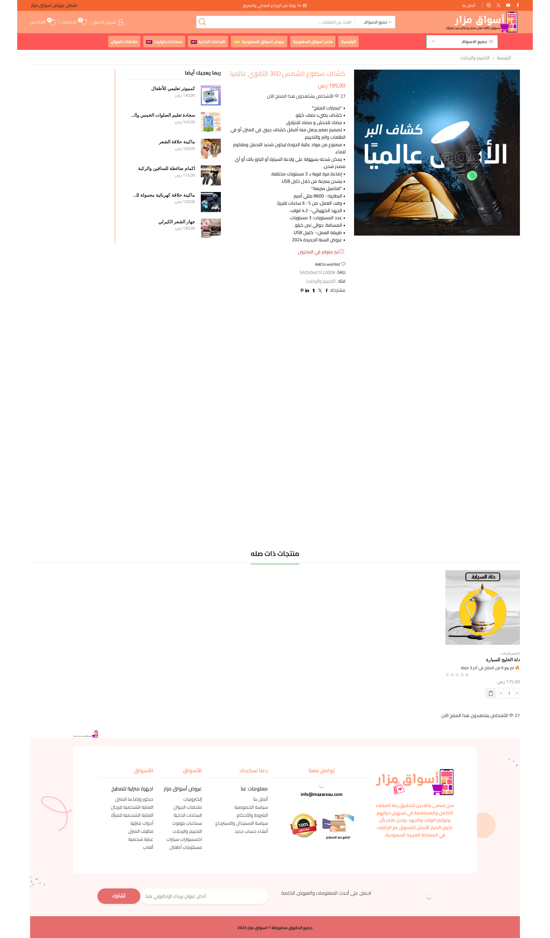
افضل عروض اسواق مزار (53, 5)
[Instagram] (489, 5)
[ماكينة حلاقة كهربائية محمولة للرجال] (211, 202)
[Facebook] (518, 5)
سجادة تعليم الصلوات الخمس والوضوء (163, 115)
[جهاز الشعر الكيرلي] (211, 229)
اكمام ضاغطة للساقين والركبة (166, 168)
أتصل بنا (468, 5)
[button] (490, 693)
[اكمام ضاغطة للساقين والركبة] (211, 175)
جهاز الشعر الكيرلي (176, 221)
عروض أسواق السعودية (259, 41)
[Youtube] (508, 5)
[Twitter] (498, 5)
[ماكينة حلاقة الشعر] (211, 149)
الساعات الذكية (208, 41)
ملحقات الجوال (124, 41)
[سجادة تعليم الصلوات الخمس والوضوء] (211, 122)
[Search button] (203, 22)
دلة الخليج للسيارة (503, 659)
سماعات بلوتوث (164, 41)
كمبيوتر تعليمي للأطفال (173, 88)
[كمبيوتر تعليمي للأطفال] (211, 95)
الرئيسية (348, 41)
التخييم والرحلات (475, 57)
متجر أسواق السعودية (313, 41)
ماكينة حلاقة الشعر (177, 141)
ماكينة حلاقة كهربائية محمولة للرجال (163, 195)
